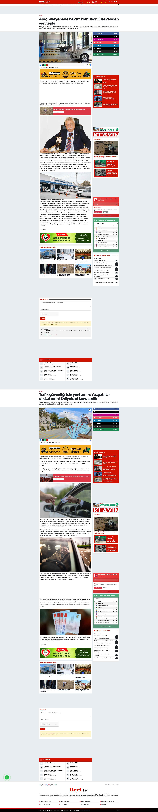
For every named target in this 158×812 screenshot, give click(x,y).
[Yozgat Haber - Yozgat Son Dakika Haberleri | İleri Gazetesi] (44, 1)
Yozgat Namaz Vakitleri (85, 801)
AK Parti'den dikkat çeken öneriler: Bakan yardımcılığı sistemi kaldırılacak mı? (81, 261)
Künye (114, 784)
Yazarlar (88, 5)
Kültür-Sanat (77, 5)
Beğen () (48, 334)
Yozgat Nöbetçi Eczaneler (46, 801)
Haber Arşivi (103, 804)
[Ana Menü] (118, 5)
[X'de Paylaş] (43, 65)
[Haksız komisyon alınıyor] (65, 134)
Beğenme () (54, 334)
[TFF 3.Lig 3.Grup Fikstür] (117, 255)
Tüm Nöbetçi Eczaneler (106, 215)
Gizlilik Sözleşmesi (108, 784)
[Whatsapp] (56, 785)
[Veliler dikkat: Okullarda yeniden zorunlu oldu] (48, 269)
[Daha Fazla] (47, 65)
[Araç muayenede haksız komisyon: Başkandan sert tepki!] (65, 47)
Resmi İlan (93, 5)
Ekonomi (56, 5)
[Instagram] (45, 785)
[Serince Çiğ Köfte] (65, 237)
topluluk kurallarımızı (51, 322)
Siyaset (47, 5)
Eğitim (61, 5)
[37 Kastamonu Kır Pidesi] (65, 74)
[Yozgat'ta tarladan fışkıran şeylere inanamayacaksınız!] (65, 268)
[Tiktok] (51, 785)
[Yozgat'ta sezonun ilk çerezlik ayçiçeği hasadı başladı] (83, 268)
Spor (65, 5)
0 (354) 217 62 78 (98, 212)
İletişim (117, 784)
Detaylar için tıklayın (106, 250)
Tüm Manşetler (64, 804)
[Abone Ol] (90, 64)
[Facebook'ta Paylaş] (40, 65)
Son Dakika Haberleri (85, 804)
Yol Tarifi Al (106, 212)
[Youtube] (49, 785)
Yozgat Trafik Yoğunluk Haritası (107, 801)
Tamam (118, 810)
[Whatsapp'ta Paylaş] (45, 65)
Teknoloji (70, 5)
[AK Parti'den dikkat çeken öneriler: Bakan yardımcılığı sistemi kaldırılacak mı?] (83, 254)
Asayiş (51, 5)
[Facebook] (40, 785)
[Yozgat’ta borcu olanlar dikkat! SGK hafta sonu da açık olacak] (48, 254)
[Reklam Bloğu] (106, 129)
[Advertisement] (79, 10)
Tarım (83, 5)
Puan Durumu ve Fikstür (45, 804)
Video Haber (101, 5)
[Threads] (53, 785)
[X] (42, 785)
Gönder (43, 318)
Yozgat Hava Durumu (65, 801)
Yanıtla (43, 334)
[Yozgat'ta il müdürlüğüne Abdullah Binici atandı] (65, 254)
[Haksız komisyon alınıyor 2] (65, 185)
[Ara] (118, 2)
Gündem (41, 5)
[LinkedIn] (47, 785)
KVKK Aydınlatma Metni (84, 810)
